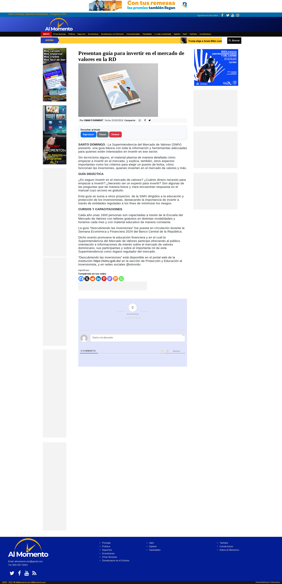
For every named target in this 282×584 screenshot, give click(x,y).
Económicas (93, 34)
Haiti (151, 543)
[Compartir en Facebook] (143, 120)
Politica (106, 546)
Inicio (46, 34)
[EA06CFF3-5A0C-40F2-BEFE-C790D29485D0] (54, 134)
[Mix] (115, 278)
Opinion (153, 546)
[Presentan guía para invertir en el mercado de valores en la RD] (118, 90)
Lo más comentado (163, 34)
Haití (185, 34)
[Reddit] (92, 278)
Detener (115, 134)
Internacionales (133, 34)
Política (71, 34)
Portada (106, 543)
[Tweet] (148, 120)
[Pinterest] (104, 278)
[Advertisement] (54, 212)
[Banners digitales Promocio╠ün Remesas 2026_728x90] (141, 5)
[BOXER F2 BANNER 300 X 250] (216, 67)
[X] (86, 278)
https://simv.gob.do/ (107, 261)
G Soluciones (274, 582)
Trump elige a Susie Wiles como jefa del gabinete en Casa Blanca (184, 41)
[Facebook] (81, 278)
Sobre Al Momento (229, 550)
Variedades (147, 34)
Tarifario (193, 34)
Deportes (81, 34)
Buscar (236, 40)
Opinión (177, 34)
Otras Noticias (59, 34)
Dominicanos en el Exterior (112, 34)
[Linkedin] (98, 278)
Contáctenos (205, 34)
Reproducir (88, 134)
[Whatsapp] (121, 278)
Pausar (102, 134)
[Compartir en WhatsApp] (138, 120)
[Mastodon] (109, 278)
